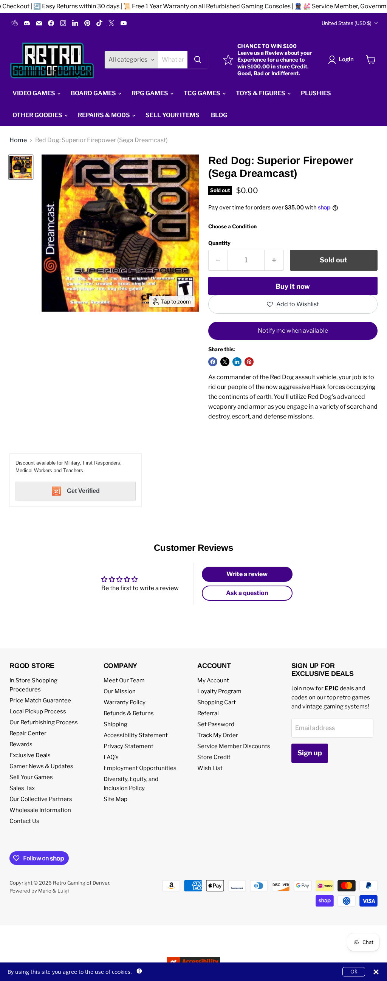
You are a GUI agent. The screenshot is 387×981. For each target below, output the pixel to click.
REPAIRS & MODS (104, 115)
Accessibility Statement (136, 735)
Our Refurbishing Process (43, 722)
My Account (213, 680)
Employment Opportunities (140, 768)
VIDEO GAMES (34, 93)
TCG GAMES (202, 93)
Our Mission (120, 691)
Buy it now (293, 286)
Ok (353, 971)
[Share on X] (224, 361)
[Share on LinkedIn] (236, 361)
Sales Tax (22, 788)
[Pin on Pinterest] (249, 361)
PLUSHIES (316, 93)
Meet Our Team (124, 680)
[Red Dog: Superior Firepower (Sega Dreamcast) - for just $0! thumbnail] (21, 167)
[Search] (197, 59)
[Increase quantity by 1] (274, 260)
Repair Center (27, 733)
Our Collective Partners (40, 799)
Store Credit (214, 757)
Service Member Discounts (233, 746)
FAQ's (111, 757)
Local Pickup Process (37, 711)
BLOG (219, 115)
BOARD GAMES (94, 93)
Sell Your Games (31, 777)
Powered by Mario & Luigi (39, 891)
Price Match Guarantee (40, 700)
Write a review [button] (247, 574)
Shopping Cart (216, 702)
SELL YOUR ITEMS (173, 115)
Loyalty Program (219, 691)
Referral (208, 713)
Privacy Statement (128, 746)
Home (18, 140)
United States (347, 23)
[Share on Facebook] (212, 361)
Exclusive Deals (30, 755)
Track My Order (217, 735)
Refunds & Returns (129, 713)
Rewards (21, 744)
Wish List (210, 768)
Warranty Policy (125, 702)
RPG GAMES (150, 93)
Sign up (309, 753)
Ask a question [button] (247, 593)
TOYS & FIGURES (261, 93)
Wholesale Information (40, 810)
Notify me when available (293, 330)
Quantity (219, 243)
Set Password (215, 724)
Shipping (115, 724)
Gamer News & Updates (41, 766)
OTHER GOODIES (37, 115)
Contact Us (24, 821)
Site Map (115, 799)
